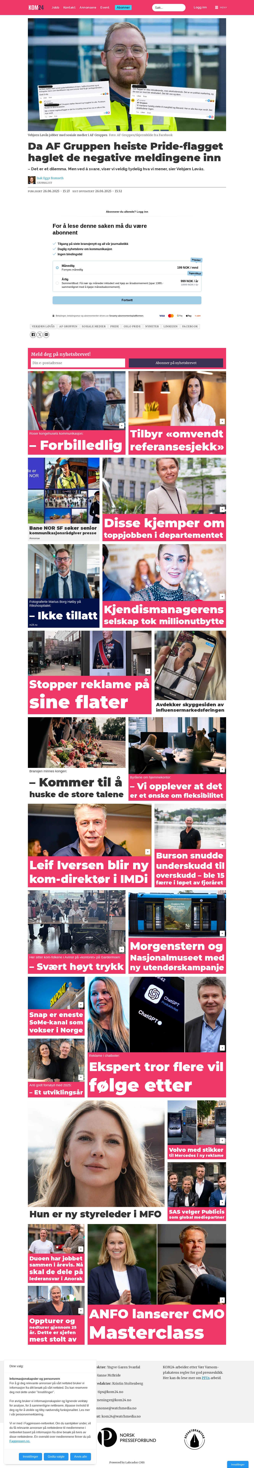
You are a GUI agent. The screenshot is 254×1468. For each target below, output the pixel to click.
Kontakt (69, 7)
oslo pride (132, 326)
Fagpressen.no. (19, 1441)
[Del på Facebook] (33, 335)
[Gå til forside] (36, 7)
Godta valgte (56, 1456)
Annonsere (88, 7)
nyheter (152, 326)
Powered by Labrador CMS (127, 1462)
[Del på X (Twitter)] (40, 335)
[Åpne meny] (221, 7)
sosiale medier (94, 326)
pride (114, 326)
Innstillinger (238, 1464)
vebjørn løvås (43, 326)
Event (105, 7)
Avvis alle (80, 1456)
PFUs (206, 1378)
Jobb (55, 7)
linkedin (170, 326)
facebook (190, 326)
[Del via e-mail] (46, 335)
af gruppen (68, 326)
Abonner (123, 7)
